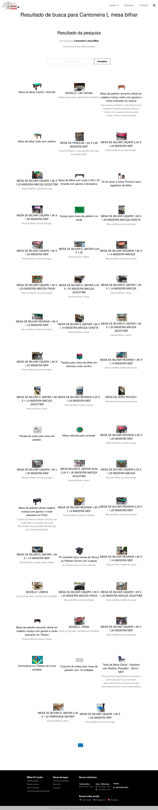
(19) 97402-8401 (122, 787)
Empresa (128, 5)
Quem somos (33, 784)
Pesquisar (102, 61)
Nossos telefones (88, 777)
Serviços (57, 784)
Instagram (100, 800)
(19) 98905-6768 (104, 789)
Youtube (114, 800)
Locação (56, 787)
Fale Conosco (33, 787)
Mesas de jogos (60, 777)
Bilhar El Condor (35, 777)
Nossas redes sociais (89, 796)
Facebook (86, 800)
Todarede (104, 808)
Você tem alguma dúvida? (38, 791)
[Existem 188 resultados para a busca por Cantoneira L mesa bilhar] (11, 5)
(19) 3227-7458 (87, 787)
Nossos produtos (61, 780)
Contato (143, 5)
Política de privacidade (77, 808)
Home (112, 5)
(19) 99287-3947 (104, 787)
